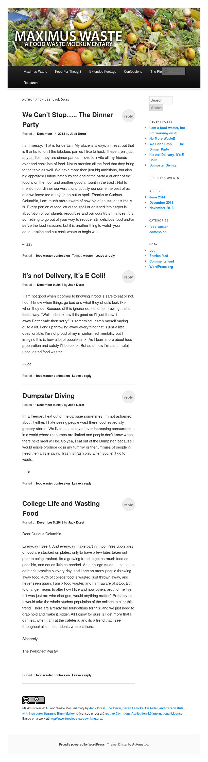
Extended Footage (102, 71)
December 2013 (161, 202)
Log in (154, 250)
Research (31, 82)
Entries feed (158, 255)
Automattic (140, 744)
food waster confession (53, 255)
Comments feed (161, 261)
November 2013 (161, 207)
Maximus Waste (35, 71)
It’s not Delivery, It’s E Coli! (64, 275)
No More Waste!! (162, 138)
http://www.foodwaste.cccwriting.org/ (75, 718)
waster (88, 255)
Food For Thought (68, 71)
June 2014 (157, 197)
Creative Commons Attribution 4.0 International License (142, 713)
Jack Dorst (61, 99)
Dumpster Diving (48, 395)
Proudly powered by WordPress (82, 744)
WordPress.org (161, 266)
